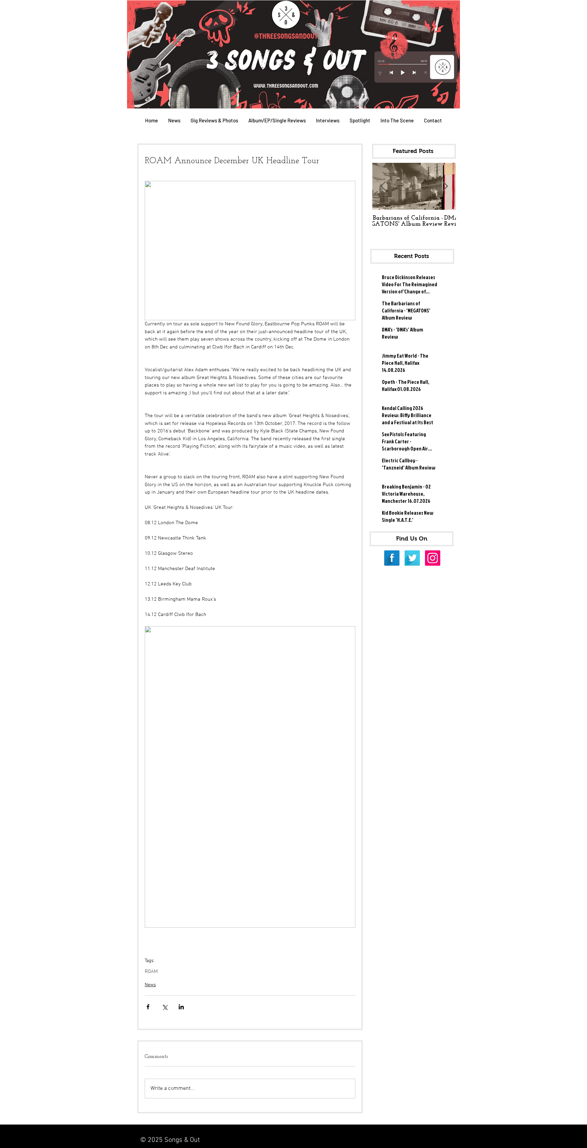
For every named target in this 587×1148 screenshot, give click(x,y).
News (150, 985)
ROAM (151, 972)
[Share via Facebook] (148, 1007)
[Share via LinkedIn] (181, 1007)
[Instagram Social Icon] (432, 558)
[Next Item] (445, 186)
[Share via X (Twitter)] (164, 1007)
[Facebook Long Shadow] (391, 558)
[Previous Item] (383, 186)
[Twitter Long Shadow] (412, 558)
